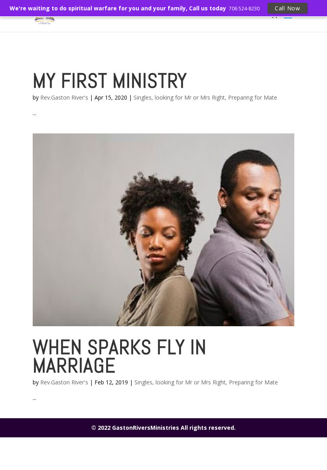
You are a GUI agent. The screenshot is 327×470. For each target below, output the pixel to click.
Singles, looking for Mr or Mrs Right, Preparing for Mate (205, 97)
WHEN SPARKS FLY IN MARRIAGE (120, 356)
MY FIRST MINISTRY (110, 81)
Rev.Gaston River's (64, 97)
